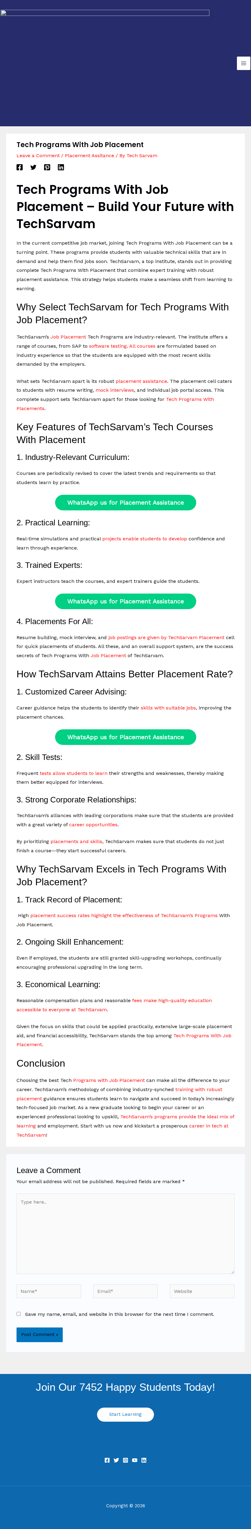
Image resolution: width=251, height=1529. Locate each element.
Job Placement (68, 337)
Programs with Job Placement (109, 1080)
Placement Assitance (89, 155)
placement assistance (141, 381)
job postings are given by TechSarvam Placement (166, 637)
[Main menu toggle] (243, 63)
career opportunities (93, 824)
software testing (108, 346)
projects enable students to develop (144, 539)
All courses (142, 346)
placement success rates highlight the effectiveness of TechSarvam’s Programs (124, 915)
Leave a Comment (38, 155)
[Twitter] (33, 167)
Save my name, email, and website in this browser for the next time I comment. (119, 1314)
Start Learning (125, 1414)
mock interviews (115, 390)
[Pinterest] (47, 167)
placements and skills (76, 841)
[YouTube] (134, 1460)
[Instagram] (125, 1460)
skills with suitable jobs (168, 708)
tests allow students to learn (73, 773)
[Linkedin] (61, 167)
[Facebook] (20, 167)
